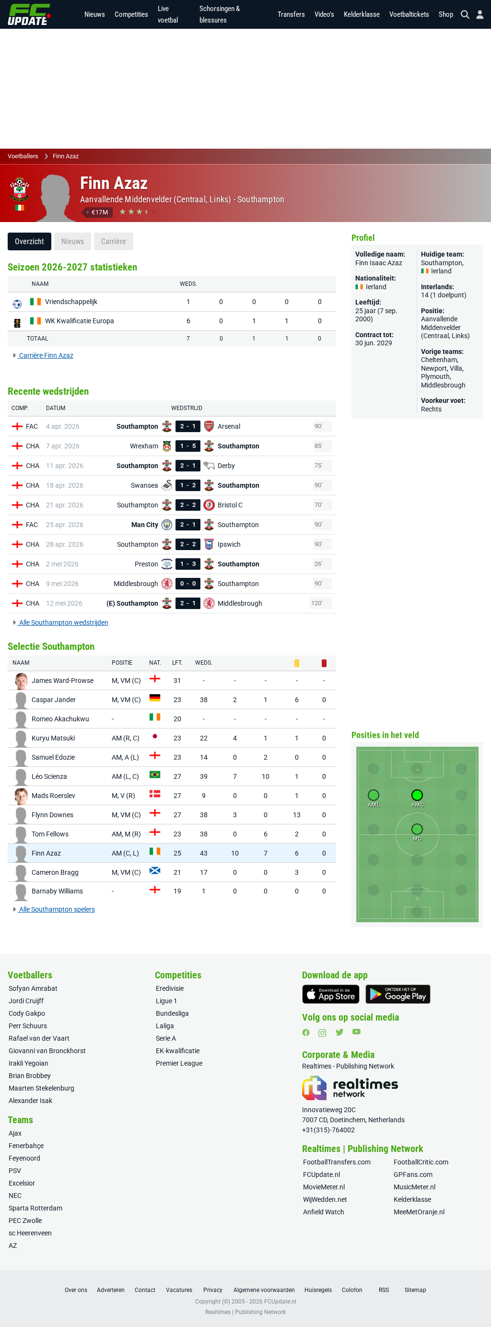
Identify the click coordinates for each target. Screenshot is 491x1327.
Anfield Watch (323, 1212)
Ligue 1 (166, 1001)
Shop (446, 14)
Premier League (179, 1063)
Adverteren (111, 1290)
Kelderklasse (362, 14)
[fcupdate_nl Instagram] (322, 1033)
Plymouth (435, 376)
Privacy (212, 1290)
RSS (384, 1290)
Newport (434, 368)
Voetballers (23, 156)
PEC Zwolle (25, 1220)
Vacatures (179, 1290)
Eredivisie (170, 988)
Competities (131, 14)
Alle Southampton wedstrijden (63, 622)
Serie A (166, 1038)
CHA (32, 446)
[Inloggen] (476, 14)
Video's (324, 14)
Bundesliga (172, 1013)
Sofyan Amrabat (33, 988)
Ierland (441, 271)
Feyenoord (24, 1158)
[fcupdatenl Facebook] (306, 1032)
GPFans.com (413, 1174)
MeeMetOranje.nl (419, 1212)
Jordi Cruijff (26, 1001)
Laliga (165, 1026)
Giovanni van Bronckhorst (47, 1051)
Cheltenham (439, 360)
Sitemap (415, 1290)
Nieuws (94, 14)
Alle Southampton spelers (56, 909)
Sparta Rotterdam (35, 1208)
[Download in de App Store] (331, 994)
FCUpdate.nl (321, 1174)
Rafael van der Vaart (39, 1038)
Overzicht (29, 241)
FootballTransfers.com (337, 1162)
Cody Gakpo (27, 1013)
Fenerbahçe (26, 1146)
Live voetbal (168, 14)
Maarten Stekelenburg (41, 1088)
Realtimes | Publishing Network (245, 1312)
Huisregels (318, 1290)
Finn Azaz (66, 156)
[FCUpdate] (29, 14)
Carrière (113, 241)
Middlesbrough (443, 385)
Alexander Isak (30, 1100)
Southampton (260, 199)
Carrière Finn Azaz (45, 355)
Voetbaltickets (409, 14)
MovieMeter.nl (324, 1187)
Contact (145, 1290)
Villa (456, 368)
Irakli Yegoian (28, 1063)
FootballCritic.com (421, 1162)
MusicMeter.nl (414, 1187)
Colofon (352, 1290)
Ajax (15, 1133)
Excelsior (22, 1183)
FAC (32, 426)
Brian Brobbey (30, 1076)
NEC (15, 1195)
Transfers (291, 14)
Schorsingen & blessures (219, 14)
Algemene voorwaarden (264, 1290)
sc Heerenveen (30, 1233)
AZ (13, 1245)
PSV (15, 1170)
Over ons (76, 1290)
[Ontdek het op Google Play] (398, 994)
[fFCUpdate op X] (339, 1032)
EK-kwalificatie (177, 1051)
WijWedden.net (325, 1199)
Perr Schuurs (28, 1026)
